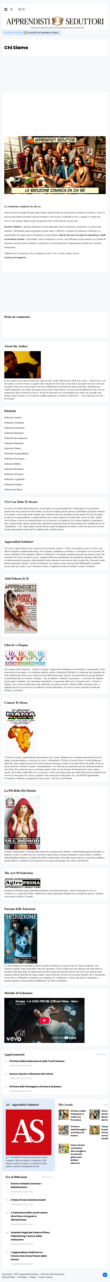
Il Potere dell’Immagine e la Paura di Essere (35, 1086)
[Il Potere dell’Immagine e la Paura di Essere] (64, 1130)
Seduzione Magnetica (14, 443)
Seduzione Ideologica (14, 432)
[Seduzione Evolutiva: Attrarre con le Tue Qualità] (94, 1130)
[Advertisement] (55, 74)
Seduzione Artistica (13, 417)
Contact (32, 1276)
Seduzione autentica (13, 484)
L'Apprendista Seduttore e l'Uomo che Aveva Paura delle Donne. (29, 1256)
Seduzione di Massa (13, 489)
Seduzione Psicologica (14, 458)
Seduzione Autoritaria (14, 422)
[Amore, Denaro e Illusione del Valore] (94, 1115)
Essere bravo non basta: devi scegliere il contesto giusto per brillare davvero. (78, 1154)
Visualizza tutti (101, 1054)
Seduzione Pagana (13, 32)
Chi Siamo (22, 1276)
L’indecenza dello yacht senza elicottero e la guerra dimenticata (29, 1216)
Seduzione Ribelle (12, 463)
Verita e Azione (45, 1276)
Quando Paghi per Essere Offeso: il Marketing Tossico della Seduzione (30, 1236)
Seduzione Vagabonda (14, 479)
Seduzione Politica (12, 448)
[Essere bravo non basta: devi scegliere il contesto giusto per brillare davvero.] (64, 1149)
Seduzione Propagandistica (16, 453)
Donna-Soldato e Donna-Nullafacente (26, 1185)
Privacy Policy (8, 1276)
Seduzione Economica (14, 427)
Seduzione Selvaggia (13, 473)
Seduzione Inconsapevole (15, 437)
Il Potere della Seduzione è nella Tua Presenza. (52, 32)
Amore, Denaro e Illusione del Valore (31, 1074)
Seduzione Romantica (14, 468)
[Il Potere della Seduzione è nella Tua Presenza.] (24, 32)
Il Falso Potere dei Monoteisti (28, 1200)
